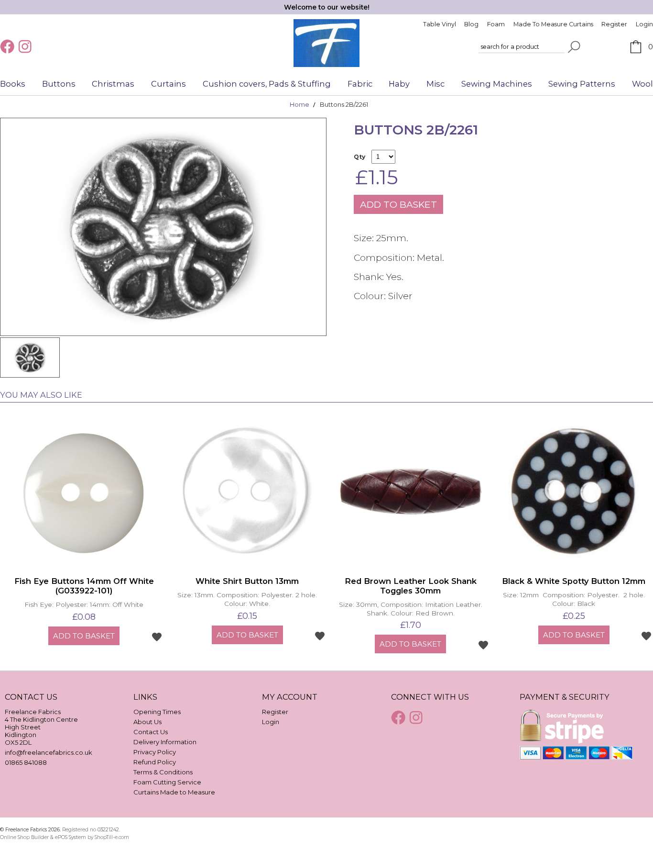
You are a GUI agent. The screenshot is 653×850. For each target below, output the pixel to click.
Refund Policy (154, 762)
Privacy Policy (154, 752)
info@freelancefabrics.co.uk (48, 752)
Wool (642, 84)
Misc (435, 84)
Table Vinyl (439, 24)
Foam (496, 24)
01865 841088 (26, 762)
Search (574, 47)
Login (644, 24)
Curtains (168, 84)
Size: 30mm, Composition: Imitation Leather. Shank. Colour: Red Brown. (410, 609)
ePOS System (70, 837)
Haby (399, 84)
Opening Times (157, 712)
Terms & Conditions (163, 772)
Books (12, 84)
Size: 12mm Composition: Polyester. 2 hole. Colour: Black (574, 599)
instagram (26, 46)
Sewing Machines (496, 84)
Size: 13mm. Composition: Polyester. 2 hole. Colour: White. (247, 599)
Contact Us (150, 732)
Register (614, 24)
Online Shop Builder (24, 837)
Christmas (113, 84)
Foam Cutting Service (167, 782)
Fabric (360, 84)
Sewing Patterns (581, 84)
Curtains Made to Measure (174, 792)
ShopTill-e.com (112, 837)
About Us (147, 722)
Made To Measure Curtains (553, 24)
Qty (359, 156)
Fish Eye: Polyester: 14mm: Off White (83, 604)
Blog (471, 24)
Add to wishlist (156, 636)
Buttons (59, 84)
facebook (8, 46)
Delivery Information (164, 742)
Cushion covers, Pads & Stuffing (267, 84)
